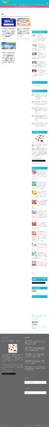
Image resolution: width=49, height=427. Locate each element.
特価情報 (23, 4)
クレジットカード (9, 4)
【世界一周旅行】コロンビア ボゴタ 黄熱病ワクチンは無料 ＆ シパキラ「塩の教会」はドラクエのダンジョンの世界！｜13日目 (39, 73)
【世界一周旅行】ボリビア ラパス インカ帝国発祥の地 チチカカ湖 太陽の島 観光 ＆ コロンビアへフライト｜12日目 (35, 362)
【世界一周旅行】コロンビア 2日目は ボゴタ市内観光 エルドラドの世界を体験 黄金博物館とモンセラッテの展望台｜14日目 (39, 64)
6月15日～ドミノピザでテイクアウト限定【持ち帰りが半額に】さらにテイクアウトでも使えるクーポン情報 (39, 246)
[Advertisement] (40, 20)
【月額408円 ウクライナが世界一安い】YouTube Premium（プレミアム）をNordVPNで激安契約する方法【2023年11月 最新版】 (39, 38)
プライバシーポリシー (29, 4)
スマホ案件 (19, 4)
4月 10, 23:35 (37, 113)
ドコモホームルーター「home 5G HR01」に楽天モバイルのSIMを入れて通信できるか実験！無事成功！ (39, 264)
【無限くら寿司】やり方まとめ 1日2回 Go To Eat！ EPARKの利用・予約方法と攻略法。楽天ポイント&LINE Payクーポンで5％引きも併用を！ (39, 174)
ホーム (3, 425)
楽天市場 (15, 4)
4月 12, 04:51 (37, 120)
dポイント (36, 187)
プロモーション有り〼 (36, 4)
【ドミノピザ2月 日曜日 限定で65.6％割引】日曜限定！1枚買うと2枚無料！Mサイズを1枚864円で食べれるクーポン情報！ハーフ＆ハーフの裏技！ (39, 203)
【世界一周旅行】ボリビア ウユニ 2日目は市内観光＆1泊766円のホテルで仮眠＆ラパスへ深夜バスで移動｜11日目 (35, 368)
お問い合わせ (43, 4)
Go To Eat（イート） (38, 178)
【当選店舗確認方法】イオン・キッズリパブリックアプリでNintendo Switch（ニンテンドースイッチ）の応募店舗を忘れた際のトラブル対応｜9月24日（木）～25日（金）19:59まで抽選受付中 (39, 235)
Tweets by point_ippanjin (36, 163)
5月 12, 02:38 (37, 99)
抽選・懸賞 (42, 240)
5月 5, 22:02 (37, 105)
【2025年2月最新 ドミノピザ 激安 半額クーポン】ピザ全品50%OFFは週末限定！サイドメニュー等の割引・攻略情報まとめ (39, 47)
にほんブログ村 (35, 318)
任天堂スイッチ (37, 240)
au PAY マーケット (38, 219)
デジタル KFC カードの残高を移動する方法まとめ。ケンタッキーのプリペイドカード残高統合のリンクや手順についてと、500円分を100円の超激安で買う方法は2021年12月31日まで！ (39, 214)
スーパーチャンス (41, 187)
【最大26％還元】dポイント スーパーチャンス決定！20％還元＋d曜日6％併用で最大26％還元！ (42, 184)
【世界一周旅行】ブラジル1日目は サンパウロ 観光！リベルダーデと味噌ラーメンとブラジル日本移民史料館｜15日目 (39, 56)
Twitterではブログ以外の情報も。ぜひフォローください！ (25, 6)
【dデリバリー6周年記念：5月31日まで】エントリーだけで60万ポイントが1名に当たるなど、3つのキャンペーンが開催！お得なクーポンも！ (39, 194)
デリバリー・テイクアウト (43, 197)
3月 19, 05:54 (37, 127)
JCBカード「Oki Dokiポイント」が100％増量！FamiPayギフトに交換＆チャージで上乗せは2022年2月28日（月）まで (39, 225)
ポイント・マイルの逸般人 (35, 425)
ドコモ (36, 268)
